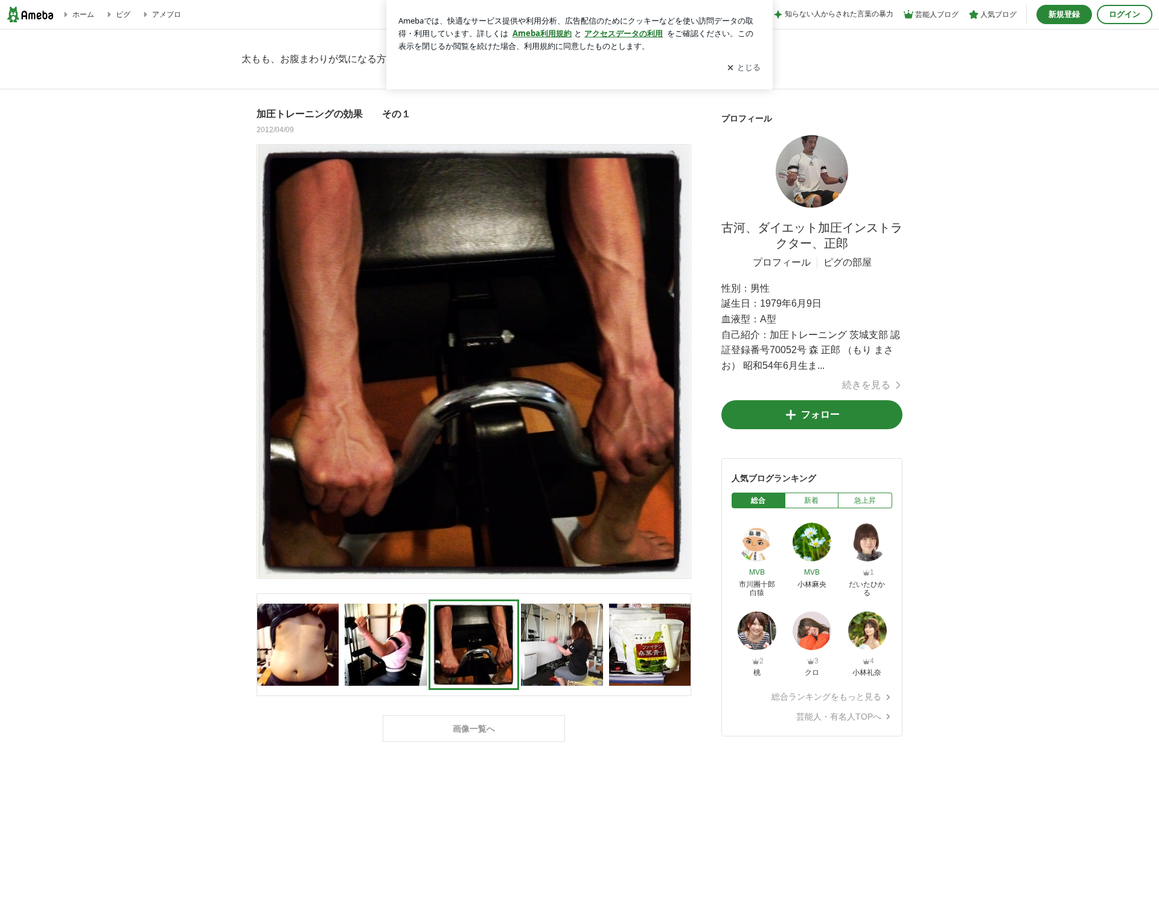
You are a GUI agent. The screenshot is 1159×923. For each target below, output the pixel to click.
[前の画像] (269, 361)
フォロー (820, 414)
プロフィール (782, 262)
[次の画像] (678, 361)
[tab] (758, 500)
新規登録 (1064, 14)
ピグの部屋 (847, 262)
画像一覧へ (474, 728)
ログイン (1124, 14)
